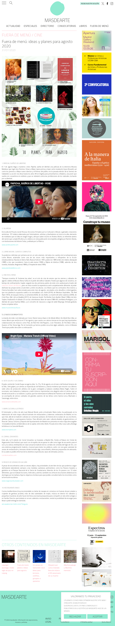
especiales (30, 26)
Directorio (47, 26)
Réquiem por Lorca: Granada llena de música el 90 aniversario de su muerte (54, 570)
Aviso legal (48, 620)
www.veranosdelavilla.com (11, 401)
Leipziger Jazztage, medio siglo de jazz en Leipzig (8, 569)
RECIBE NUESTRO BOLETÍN (90, 3)
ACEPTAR (97, 616)
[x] (103, 3)
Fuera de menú (99, 26)
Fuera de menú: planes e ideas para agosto (23, 568)
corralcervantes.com (9, 455)
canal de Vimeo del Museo (11, 285)
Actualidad (13, 26)
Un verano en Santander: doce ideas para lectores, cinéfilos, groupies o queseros (39, 573)
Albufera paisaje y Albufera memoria (70, 568)
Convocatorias (67, 26)
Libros (83, 26)
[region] (86, 607)
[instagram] (112, 3)
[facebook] (107, 3)
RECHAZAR (75, 616)
